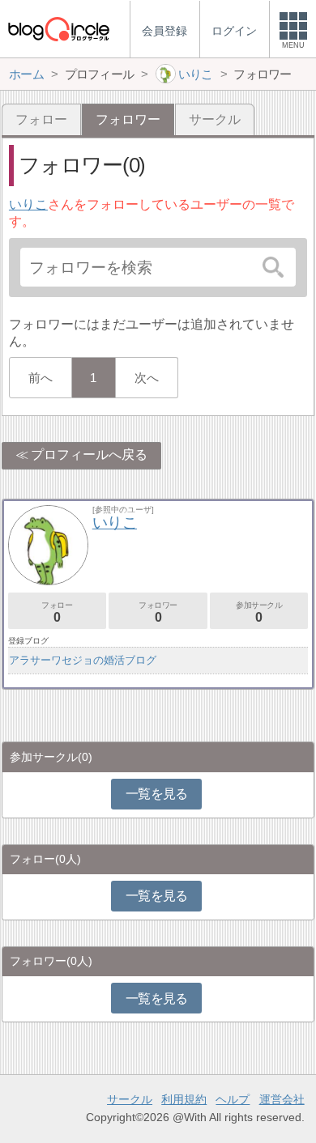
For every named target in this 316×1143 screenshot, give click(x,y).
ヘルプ (233, 1099)
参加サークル (259, 612)
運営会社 (282, 1099)
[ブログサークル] (58, 28)
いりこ (28, 204)
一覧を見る (157, 794)
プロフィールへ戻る (89, 454)
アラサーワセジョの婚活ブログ (82, 660)
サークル (215, 119)
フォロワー (158, 612)
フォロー (41, 119)
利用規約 (184, 1099)
